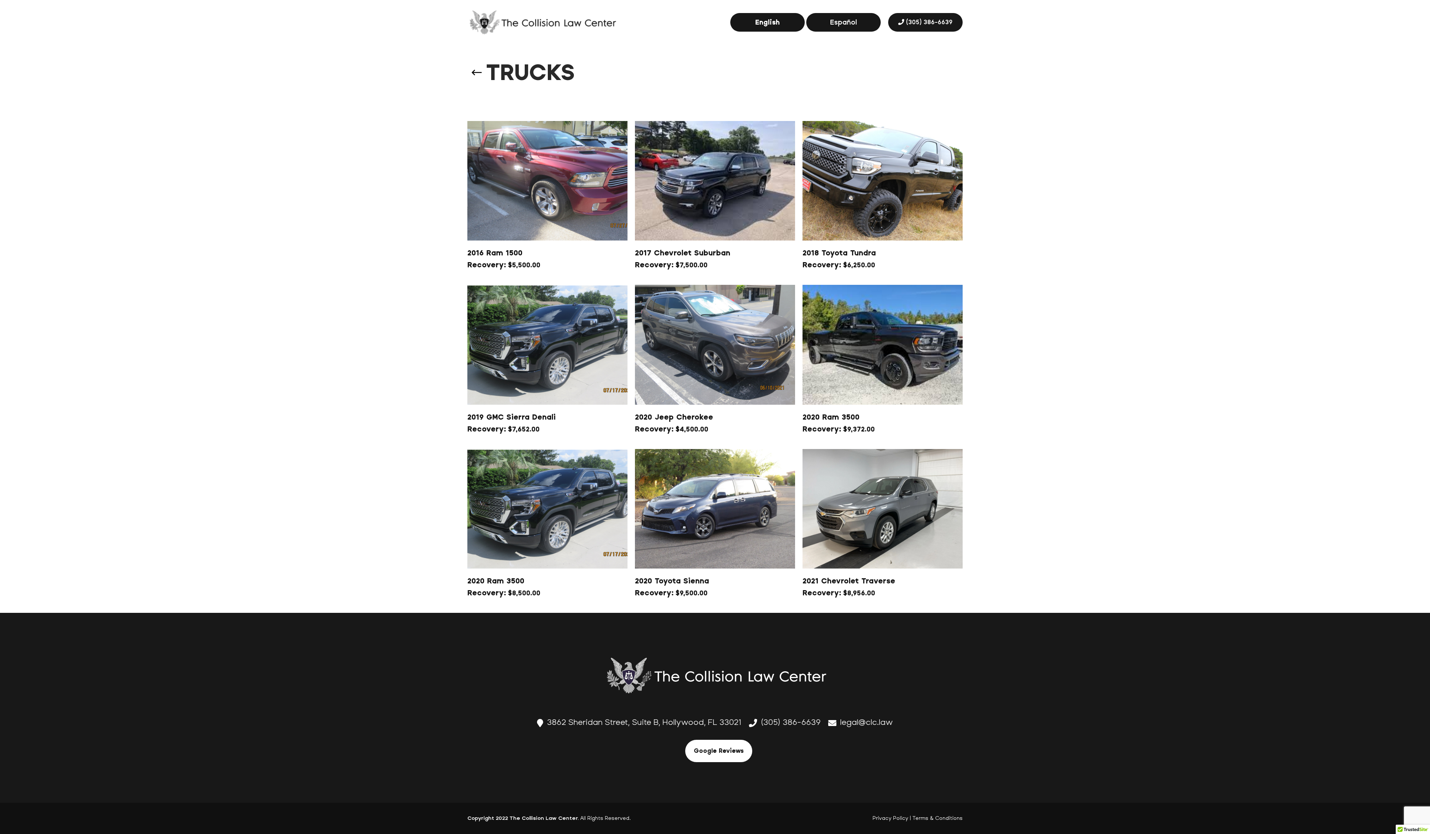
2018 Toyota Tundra (839, 253)
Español (843, 22)
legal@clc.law (866, 722)
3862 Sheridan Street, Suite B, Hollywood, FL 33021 (644, 722)
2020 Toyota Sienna (672, 581)
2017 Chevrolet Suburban (682, 253)
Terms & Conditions (937, 818)
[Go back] (476, 67)
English (767, 22)
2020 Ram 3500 (831, 417)
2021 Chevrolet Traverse (849, 581)
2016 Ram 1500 (494, 253)
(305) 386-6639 (929, 22)
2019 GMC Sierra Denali (511, 417)
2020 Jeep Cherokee (674, 417)
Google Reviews (719, 751)
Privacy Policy (890, 818)
